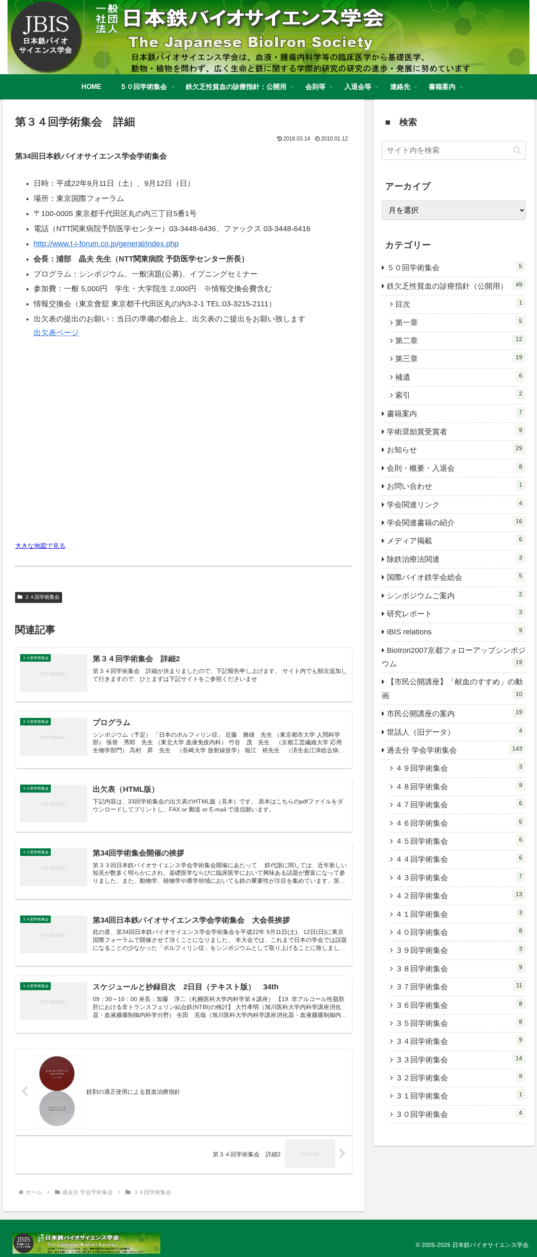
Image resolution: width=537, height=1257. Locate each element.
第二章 (459, 340)
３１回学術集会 (459, 1095)
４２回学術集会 (459, 895)
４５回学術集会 (459, 840)
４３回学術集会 (459, 877)
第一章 (459, 322)
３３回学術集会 (459, 1059)
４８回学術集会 (459, 786)
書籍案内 (455, 413)
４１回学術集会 (459, 913)
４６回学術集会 (459, 822)
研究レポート (455, 613)
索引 (459, 394)
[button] (517, 150)
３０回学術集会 (459, 1114)
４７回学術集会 (459, 804)
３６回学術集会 (459, 1004)
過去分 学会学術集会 (455, 749)
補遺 (459, 376)
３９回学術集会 (459, 949)
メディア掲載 (455, 540)
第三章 (459, 358)
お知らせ (455, 449)
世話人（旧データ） (455, 731)
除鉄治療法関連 (455, 558)
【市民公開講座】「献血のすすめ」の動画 (452, 688)
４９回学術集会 (459, 767)
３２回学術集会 (459, 1077)
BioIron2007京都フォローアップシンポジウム (454, 657)
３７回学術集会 (459, 986)
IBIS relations (455, 631)
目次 (459, 303)
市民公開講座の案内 (455, 713)
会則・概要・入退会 (455, 467)
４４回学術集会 (459, 858)
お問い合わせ (455, 485)
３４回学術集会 (42, 597)
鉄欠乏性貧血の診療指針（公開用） (455, 285)
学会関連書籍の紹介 (455, 522)
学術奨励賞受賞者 (455, 431)
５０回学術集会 (455, 267)
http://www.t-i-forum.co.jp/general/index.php (106, 244)
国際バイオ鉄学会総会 (455, 577)
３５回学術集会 (459, 1023)
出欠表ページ (56, 333)
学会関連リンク (455, 504)
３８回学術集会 (459, 968)
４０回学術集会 (459, 931)
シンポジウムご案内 (455, 595)
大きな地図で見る (40, 545)
